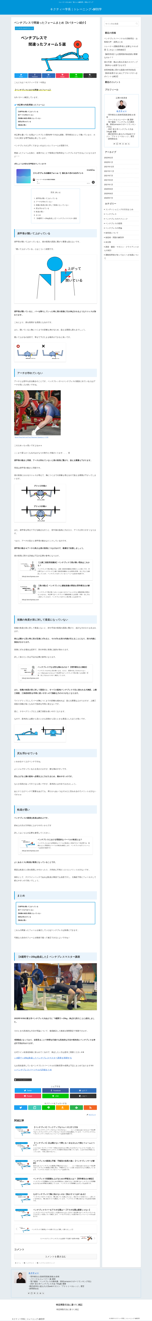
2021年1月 (108, 184)
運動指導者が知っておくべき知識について (121, 256)
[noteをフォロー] (34, 1107)
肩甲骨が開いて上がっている (46, 198)
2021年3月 (108, 180)
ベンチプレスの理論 (113, 228)
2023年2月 (108, 157)
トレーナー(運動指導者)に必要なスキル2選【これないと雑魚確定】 (121, 48)
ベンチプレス (111, 213)
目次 (52, 192)
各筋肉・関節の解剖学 (114, 237)
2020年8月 (108, 193)
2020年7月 (108, 197)
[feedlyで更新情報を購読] (76, 1107)
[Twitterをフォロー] (20, 1107)
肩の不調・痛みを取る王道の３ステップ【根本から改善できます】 (121, 63)
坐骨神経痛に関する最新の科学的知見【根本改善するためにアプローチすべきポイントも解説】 (121, 73)
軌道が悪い (40, 211)
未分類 (108, 242)
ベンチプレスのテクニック (23, 1080)
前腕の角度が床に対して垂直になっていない (52, 205)
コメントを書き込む (55, 1256)
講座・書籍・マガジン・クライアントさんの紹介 (121, 248)
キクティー (121, 111)
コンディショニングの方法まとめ (119, 209)
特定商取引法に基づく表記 (67, 1309)
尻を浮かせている (42, 208)
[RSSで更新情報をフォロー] (90, 1107)
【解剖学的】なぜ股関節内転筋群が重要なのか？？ (121, 56)
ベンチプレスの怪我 (113, 223)
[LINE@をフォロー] (48, 1107)
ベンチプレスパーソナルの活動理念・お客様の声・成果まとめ (121, 40)
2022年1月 (108, 162)
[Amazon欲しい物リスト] (62, 1107)
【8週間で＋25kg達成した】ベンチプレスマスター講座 (56, 218)
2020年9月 (108, 188)
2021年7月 (108, 175)
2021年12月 (109, 166)
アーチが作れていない (44, 201)
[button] (137, 23)
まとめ (38, 215)
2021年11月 (109, 171)
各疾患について (111, 232)
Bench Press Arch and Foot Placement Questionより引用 (31, 437)
